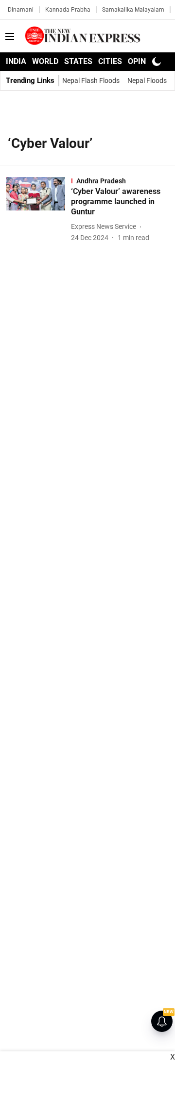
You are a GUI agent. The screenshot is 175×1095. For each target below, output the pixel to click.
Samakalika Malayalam (133, 9)
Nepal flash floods (91, 80)
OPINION (143, 61)
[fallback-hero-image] (38, 209)
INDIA (16, 61)
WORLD (45, 61)
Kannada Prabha (67, 9)
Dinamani (21, 9)
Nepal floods (147, 80)
